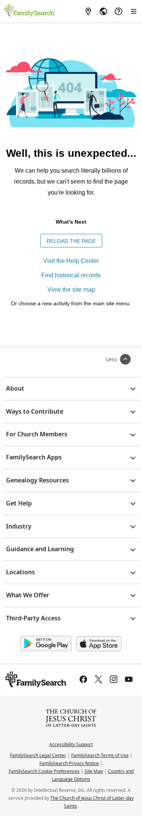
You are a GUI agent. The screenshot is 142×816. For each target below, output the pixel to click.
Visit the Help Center (71, 261)
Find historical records (71, 275)
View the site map (71, 289)
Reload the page (71, 241)
